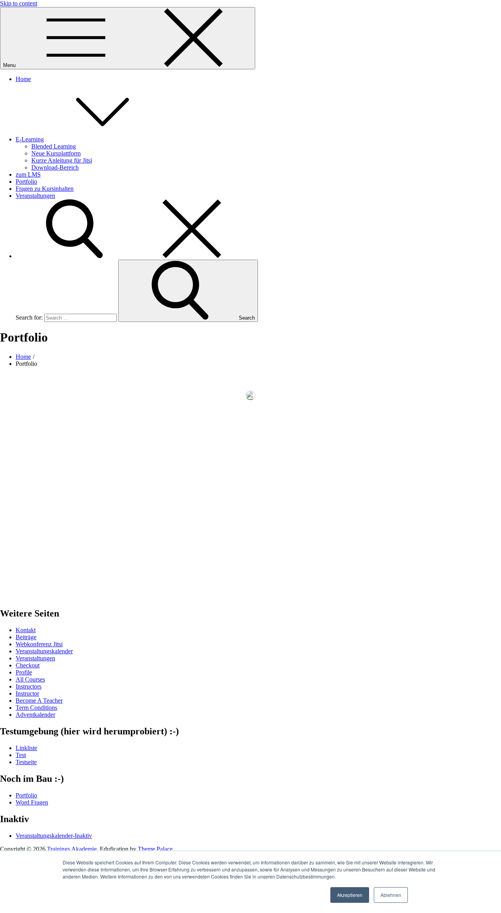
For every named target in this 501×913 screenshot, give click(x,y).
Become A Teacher (39, 700)
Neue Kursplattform (56, 153)
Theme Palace (155, 849)
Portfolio (26, 181)
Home (23, 79)
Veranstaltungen (35, 195)
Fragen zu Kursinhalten (45, 188)
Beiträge (26, 637)
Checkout (28, 665)
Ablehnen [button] (390, 894)
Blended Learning (53, 146)
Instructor (27, 693)
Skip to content (18, 3)
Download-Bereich (55, 167)
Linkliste (26, 748)
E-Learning (30, 139)
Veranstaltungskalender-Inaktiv (54, 835)
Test (21, 755)
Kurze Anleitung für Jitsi (61, 160)
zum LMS (28, 174)
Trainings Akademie (72, 849)
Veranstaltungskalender (44, 651)
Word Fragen (32, 802)
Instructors (28, 686)
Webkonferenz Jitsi (39, 644)
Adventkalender (35, 714)
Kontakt (26, 630)
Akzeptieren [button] (349, 894)
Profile (24, 672)
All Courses (30, 679)
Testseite (26, 762)
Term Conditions (36, 707)
